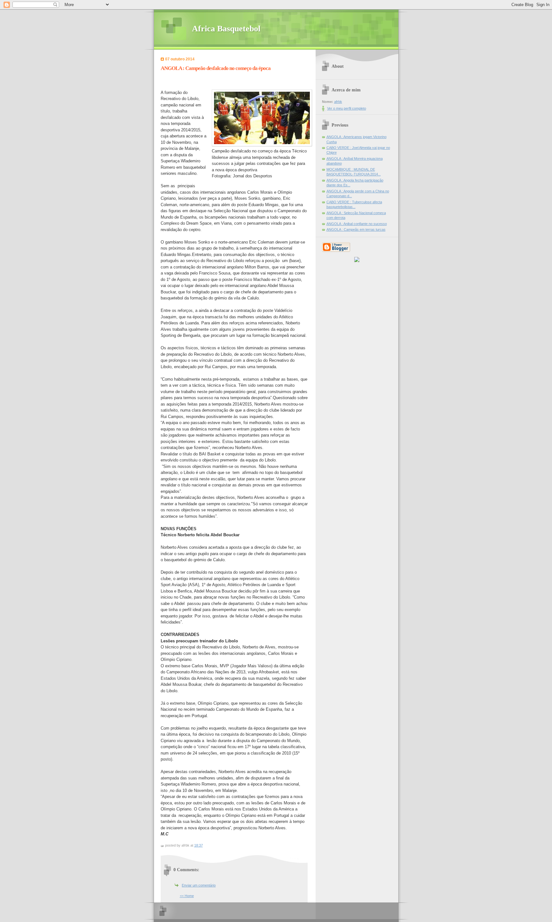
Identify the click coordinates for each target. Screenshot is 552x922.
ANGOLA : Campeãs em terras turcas (356, 229)
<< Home (187, 896)
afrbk (338, 102)
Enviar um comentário (199, 885)
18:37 (198, 845)
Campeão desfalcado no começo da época (251, 151)
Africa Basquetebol (226, 28)
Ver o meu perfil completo (346, 108)
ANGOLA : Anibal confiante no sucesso (356, 224)
